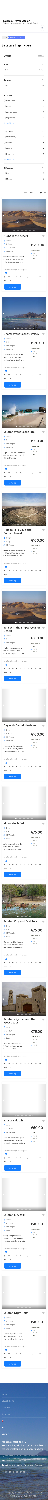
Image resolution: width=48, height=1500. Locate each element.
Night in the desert (15, 236)
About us (6, 1414)
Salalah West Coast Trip (19, 431)
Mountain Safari (13, 823)
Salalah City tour (14, 1215)
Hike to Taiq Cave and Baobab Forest (17, 531)
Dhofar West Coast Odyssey (21, 334)
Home (5, 37)
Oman (8, 241)
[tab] (11, 230)
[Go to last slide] (6, 215)
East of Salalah (13, 1120)
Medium (9, 251)
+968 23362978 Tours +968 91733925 (21, 1455)
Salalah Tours (8, 1401)
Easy (8, 839)
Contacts (6, 1407)
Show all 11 (7, 159)
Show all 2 (7, 123)
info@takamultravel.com (15, 1460)
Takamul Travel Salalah (16, 20)
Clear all (41, 56)
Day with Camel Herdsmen (20, 725)
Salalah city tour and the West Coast (19, 1020)
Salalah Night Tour (15, 1312)
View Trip (12, 287)
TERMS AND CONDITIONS (24, 1496)
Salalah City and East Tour (20, 921)
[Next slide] (41, 215)
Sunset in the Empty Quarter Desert (21, 629)
